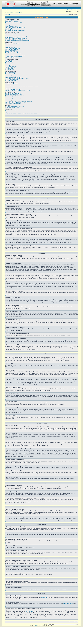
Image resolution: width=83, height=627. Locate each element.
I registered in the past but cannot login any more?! (16, 27)
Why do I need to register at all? (12, 21)
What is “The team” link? (10, 80)
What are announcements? (11, 66)
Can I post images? (9, 63)
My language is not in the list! (11, 37)
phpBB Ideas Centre (68, 603)
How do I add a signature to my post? (13, 46)
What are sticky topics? (10, 67)
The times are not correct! (10, 35)
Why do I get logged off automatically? (13, 22)
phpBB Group (44, 597)
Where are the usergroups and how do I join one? (16, 76)
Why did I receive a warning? (11, 52)
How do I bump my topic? (10, 57)
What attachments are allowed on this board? (15, 106)
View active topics (18, 12)
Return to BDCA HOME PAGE (41, 8)
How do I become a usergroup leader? (13, 77)
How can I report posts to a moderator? (13, 54)
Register (9, 9)
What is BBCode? (9, 60)
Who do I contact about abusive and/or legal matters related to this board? (21, 113)
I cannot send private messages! (12, 83)
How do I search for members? (11, 96)
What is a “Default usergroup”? (11, 79)
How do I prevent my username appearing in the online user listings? (20, 23)
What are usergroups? (10, 75)
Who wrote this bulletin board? (11, 110)
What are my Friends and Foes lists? (13, 89)
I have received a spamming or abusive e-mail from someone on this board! (21, 86)
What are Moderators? (10, 73)
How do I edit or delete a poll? (11, 49)
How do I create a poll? (10, 47)
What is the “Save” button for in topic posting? (15, 55)
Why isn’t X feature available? (11, 112)
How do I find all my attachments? (12, 107)
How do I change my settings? (11, 33)
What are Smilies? (9, 62)
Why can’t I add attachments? (11, 51)
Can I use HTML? (9, 61)
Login (4, 9)
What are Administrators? (10, 72)
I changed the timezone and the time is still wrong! (16, 36)
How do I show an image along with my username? (16, 38)
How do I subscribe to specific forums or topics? (15, 102)
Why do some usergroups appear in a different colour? (17, 78)
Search (73, 9)
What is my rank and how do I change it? (14, 39)
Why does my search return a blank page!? (14, 95)
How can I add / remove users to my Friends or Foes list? (17, 90)
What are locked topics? (10, 68)
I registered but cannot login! (11, 26)
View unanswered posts (9, 12)
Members (79, 9)
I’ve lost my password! (10, 25)
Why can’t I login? (9, 20)
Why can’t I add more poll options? (12, 48)
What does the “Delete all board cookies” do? (15, 30)
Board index (7, 14)
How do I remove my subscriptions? (13, 103)
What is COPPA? (8, 28)
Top (5, 133)
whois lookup (29, 611)
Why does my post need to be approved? (14, 56)
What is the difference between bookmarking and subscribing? (18, 101)
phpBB (36, 625)
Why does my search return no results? (13, 94)
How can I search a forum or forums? (13, 93)
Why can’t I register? (9, 29)
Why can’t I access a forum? (11, 50)
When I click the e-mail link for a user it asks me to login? (17, 40)
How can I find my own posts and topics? (14, 98)
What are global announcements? (12, 65)
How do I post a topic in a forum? (12, 43)
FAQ (69, 9)
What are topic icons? (10, 69)
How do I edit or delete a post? (11, 45)
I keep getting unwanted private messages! (14, 85)
